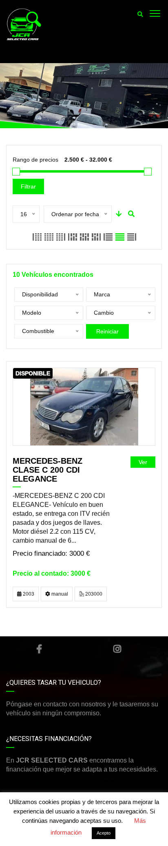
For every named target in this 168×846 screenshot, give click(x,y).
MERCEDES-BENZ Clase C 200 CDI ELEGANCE (47, 469)
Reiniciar (107, 331)
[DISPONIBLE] (84, 406)
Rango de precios (35, 159)
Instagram (117, 649)
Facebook (39, 649)
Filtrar (28, 186)
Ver (143, 462)
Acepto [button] (104, 833)
